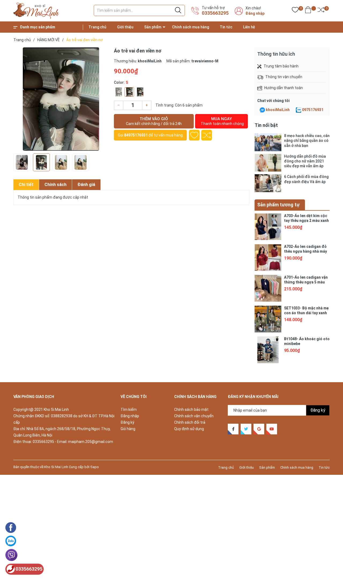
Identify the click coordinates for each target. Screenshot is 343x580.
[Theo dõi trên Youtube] (271, 429)
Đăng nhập (254, 13)
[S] (118, 92)
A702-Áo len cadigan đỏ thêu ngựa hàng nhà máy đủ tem (305, 251)
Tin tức (226, 27)
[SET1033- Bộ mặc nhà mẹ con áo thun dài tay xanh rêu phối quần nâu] (268, 319)
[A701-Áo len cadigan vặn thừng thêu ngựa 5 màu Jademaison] (268, 288)
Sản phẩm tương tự (278, 204)
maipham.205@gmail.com (90, 441)
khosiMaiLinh (278, 110)
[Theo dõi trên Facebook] (233, 429)
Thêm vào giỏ (154, 121)
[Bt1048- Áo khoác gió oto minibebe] (268, 349)
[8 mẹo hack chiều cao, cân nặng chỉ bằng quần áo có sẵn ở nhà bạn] (268, 142)
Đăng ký (127, 422)
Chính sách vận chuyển (194, 416)
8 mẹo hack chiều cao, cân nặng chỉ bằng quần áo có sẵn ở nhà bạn (307, 140)
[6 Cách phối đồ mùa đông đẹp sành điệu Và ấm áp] (268, 183)
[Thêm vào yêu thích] (194, 135)
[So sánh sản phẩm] (321, 10)
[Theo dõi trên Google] (258, 429)
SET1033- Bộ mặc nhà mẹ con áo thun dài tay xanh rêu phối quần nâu (306, 313)
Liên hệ (249, 27)
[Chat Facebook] (262, 110)
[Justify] (178, 10)
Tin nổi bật (266, 125)
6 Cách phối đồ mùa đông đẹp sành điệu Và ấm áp (306, 179)
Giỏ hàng (128, 429)
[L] (140, 92)
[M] (129, 92)
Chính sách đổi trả (189, 422)
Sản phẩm (152, 27)
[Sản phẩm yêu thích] (295, 10)
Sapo (94, 467)
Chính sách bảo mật (191, 409)
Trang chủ (97, 27)
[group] (61, 99)
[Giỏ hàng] (308, 10)
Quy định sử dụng (189, 429)
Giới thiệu (125, 27)
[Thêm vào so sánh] (206, 135)
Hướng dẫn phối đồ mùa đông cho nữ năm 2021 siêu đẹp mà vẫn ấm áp (305, 161)
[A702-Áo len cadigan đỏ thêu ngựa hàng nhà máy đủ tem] (268, 257)
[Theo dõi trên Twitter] (246, 429)
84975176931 (136, 135)
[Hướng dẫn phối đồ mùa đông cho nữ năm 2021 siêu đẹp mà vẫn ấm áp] (268, 163)
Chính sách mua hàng (190, 27)
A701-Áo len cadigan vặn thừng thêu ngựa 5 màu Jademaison (306, 282)
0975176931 (312, 110)
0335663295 (215, 13)
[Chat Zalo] (298, 110)
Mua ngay (222, 121)
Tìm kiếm (129, 409)
